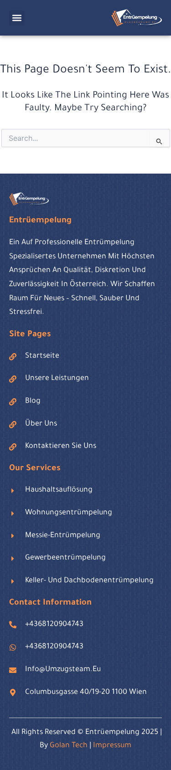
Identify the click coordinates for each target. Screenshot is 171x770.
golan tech (69, 746)
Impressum (112, 746)
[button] (16, 18)
